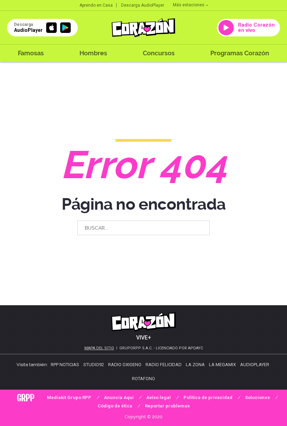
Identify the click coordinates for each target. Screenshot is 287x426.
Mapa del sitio (99, 348)
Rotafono (143, 378)
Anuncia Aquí (119, 397)
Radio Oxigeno (124, 364)
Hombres (93, 53)
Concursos (159, 53)
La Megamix (222, 364)
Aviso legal (158, 397)
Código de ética (115, 405)
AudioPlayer (254, 364)
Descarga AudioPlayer (142, 5)
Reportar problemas (167, 405)
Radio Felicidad (164, 364)
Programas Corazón (239, 53)
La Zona (195, 364)
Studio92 (93, 364)
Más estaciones (188, 4)
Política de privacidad (207, 397)
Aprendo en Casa (96, 5)
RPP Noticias (65, 364)
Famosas (31, 53)
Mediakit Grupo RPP (69, 397)
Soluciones (257, 397)
